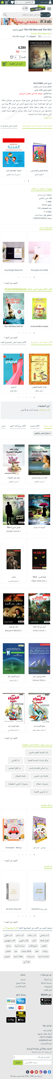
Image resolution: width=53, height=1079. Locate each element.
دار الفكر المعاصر (15, 768)
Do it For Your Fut (13, 909)
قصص (8, 951)
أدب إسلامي (44, 935)
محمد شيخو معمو (38, 730)
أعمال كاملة (44, 940)
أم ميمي (13, 387)
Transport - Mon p (14, 847)
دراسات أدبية (20, 946)
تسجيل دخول (44, 2)
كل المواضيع (12, 928)
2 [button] (24, 181)
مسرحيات (30, 956)
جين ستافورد (38, 481)
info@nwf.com (45, 1040)
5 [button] (18, 277)
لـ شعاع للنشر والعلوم (42, 433)
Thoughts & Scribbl (39, 270)
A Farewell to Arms (39, 326)
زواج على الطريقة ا (13, 477)
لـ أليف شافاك (39, 391)
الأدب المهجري (10, 940)
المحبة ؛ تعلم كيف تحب (13, 170)
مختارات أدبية (43, 956)
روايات (44, 951)
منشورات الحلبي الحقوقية (18, 784)
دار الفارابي (16, 760)
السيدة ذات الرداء (39, 527)
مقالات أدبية (18, 956)
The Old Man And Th (13, 326)
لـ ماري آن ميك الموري (14, 174)
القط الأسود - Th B (39, 577)
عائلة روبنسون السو (39, 676)
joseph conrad (13, 531)
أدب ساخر (20, 935)
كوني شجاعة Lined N (39, 909)
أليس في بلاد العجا (39, 626)
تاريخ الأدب (33, 946)
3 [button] (26, 277)
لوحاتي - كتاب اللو (39, 847)
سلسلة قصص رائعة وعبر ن (39, 170)
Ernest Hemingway (40, 33)
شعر (36, 951)
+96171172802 (45, 1037)
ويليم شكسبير (12, 581)
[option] (39, 154)
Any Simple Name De (13, 270)
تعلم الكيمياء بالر (39, 726)
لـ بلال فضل (13, 391)
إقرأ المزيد (48, 118)
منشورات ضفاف (42, 784)
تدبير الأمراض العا (14, 676)
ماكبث (14, 577)
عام (16, 951)
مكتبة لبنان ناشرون (41, 776)
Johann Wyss (38, 680)
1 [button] (28, 181)
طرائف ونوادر (26, 951)
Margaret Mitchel (13, 630)
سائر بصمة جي (13, 730)
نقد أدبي (26, 962)
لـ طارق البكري (39, 174)
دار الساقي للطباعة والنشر (38, 768)
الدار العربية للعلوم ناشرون (38, 752)
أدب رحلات (32, 935)
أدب (4, 928)
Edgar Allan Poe (39, 581)
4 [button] (22, 277)
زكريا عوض (13, 680)
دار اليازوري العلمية (41, 792)
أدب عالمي (8, 935)
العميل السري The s (14, 527)
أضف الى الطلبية (16, 64)
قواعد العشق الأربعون (39, 387)
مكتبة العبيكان (20, 776)
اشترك (17, 1062)
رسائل (8, 946)
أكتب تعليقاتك (44, 410)
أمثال (34, 940)
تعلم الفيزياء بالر (13, 726)
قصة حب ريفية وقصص (39, 477)
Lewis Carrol (38, 630)
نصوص (7, 956)
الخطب (44, 946)
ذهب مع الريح (13, 626)
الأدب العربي (23, 940)
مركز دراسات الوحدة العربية (38, 760)
